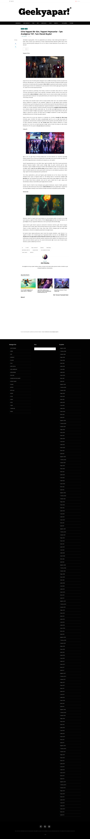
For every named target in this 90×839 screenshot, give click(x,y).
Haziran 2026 (63, 354)
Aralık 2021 (62, 516)
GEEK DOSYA (43, 23)
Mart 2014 (62, 796)
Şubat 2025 (62, 402)
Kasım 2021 (62, 519)
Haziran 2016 (63, 715)
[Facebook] (15, 43)
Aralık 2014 (62, 769)
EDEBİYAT (56, 23)
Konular (11, 384)
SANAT (11, 399)
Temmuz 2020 (63, 568)
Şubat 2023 (62, 474)
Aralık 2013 (62, 805)
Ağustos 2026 (63, 348)
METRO (22, 28)
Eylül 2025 (62, 381)
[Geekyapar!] (45, 12)
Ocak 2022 (62, 513)
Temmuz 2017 (63, 676)
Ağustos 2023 (63, 456)
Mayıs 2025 (62, 393)
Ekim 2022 (62, 486)
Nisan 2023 (62, 468)
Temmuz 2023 (63, 459)
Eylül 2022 (62, 489)
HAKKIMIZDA (18, 23)
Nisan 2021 (62, 540)
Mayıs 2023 (62, 465)
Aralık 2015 (62, 733)
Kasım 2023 (62, 447)
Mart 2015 (62, 760)
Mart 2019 (62, 616)
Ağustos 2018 (63, 637)
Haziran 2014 (63, 787)
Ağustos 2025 (63, 384)
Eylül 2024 (62, 417)
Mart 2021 (62, 543)
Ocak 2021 (62, 550)
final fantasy (34, 247)
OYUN (50, 23)
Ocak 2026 (62, 369)
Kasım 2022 (62, 483)
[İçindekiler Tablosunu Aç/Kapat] (25, 49)
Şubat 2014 (62, 799)
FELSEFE (12, 360)
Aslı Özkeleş (24, 36)
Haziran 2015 (63, 751)
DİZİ (38, 23)
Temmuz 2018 (63, 640)
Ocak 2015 (62, 766)
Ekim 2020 (62, 559)
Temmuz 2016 (63, 712)
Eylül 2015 (62, 742)
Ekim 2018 (62, 631)
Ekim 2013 (62, 811)
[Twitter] (15, 47)
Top (45, 834)
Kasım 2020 (62, 556)
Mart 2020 (62, 580)
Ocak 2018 (62, 658)
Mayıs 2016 (62, 718)
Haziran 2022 (63, 498)
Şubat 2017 (62, 691)
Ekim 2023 (62, 450)
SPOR (11, 402)
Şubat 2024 (62, 438)
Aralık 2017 (62, 661)
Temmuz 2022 (63, 495)
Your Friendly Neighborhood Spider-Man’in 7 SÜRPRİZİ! (27, 290)
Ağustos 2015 (63, 745)
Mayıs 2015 (62, 754)
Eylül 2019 (62, 598)
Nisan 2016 (62, 721)
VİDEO (11, 411)
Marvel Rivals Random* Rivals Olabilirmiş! (60, 290)
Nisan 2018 (62, 649)
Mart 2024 (62, 435)
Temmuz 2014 (63, 784)
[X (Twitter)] (45, 826)
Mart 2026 (62, 363)
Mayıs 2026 (62, 357)
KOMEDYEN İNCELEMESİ (15, 378)
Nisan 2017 (62, 685)
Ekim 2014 (62, 775)
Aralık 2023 (62, 444)
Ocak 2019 (62, 622)
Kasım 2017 (62, 664)
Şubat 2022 (62, 510)
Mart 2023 (62, 471)
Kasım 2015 (62, 736)
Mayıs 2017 (62, 682)
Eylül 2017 (62, 670)
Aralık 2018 (62, 625)
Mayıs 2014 (62, 790)
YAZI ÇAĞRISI (64, 23)
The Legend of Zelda (45, 250)
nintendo (49, 247)
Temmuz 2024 (63, 423)
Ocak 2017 (62, 694)
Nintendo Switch (26, 250)
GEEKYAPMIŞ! (13, 372)
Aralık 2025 (62, 372)
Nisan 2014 (62, 793)
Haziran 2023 (63, 462)
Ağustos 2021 (63, 528)
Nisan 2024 (62, 432)
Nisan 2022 (62, 504)
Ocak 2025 (62, 405)
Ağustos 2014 (63, 781)
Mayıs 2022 (62, 501)
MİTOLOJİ (12, 390)
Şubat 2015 (62, 763)
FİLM (33, 23)
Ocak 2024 (62, 441)
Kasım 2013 (62, 808)
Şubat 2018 (62, 655)
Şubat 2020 (62, 583)
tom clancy (24, 252)
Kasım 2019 (62, 592)
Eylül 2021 (62, 525)
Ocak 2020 (62, 586)
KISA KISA (12, 375)
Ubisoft (32, 252)
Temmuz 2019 (63, 604)
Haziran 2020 (63, 571)
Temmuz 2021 (63, 531)
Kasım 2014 (62, 772)
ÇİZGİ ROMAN (13, 348)
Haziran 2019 (63, 607)
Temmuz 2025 (63, 387)
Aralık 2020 (62, 552)
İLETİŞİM (71, 23)
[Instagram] (49, 826)
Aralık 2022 (62, 480)
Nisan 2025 (62, 396)
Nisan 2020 (62, 577)
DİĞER (11, 351)
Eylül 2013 (62, 814)
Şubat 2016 (62, 727)
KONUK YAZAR (13, 381)
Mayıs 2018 (62, 646)
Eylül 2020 (62, 562)
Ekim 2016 (62, 703)
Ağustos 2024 (63, 420)
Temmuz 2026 (63, 351)
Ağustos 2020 (63, 565)
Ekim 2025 (62, 378)
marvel (42, 247)
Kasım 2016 (62, 700)
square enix (35, 250)
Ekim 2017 (62, 667)
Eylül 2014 (62, 778)
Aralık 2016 (62, 697)
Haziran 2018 (63, 643)
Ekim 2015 (62, 739)
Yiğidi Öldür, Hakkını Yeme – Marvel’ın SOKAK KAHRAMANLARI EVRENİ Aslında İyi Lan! (44, 291)
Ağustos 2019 (63, 601)
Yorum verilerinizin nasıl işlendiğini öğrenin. (50, 331)
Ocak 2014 (62, 802)
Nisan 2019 (62, 613)
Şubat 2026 (62, 366)
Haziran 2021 (63, 534)
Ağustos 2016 (63, 709)
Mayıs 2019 (62, 610)
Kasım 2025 (62, 375)
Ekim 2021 (62, 522)
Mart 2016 (62, 724)
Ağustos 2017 (63, 673)
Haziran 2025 (63, 390)
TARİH (11, 405)
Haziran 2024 (63, 426)
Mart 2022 (62, 507)
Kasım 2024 (62, 411)
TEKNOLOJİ (12, 408)
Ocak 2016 (62, 730)
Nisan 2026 (62, 360)
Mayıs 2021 (62, 537)
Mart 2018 (62, 652)
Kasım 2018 (62, 628)
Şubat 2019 (62, 619)
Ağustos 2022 (63, 492)
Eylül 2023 (62, 453)
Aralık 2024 (62, 408)
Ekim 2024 (62, 414)
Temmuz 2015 (63, 748)
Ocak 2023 (62, 477)
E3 (22, 247)
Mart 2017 (62, 688)
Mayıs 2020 (62, 574)
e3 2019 (27, 247)
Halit (29, 156)
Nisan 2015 (62, 757)
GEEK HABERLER (26, 23)
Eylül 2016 (62, 706)
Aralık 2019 (62, 589)
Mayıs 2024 (62, 429)
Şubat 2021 (62, 547)
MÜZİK (11, 393)
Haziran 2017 (63, 679)
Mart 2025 (62, 399)
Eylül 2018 (62, 634)
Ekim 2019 (62, 595)
